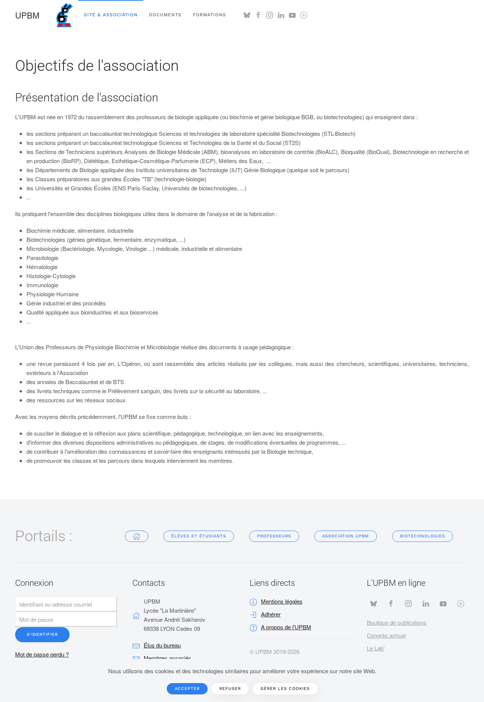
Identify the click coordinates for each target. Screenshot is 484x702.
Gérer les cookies (285, 688)
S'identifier (42, 634)
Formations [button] (209, 14)
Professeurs (274, 536)
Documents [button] (165, 14)
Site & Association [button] (111, 14)
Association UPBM (345, 536)
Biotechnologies (422, 536)
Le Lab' (376, 648)
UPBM (27, 15)
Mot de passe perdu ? (42, 654)
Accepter (187, 688)
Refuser (230, 688)
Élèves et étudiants (198, 536)
